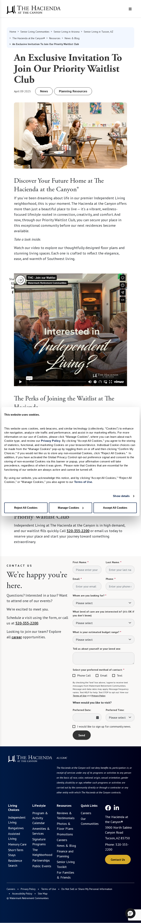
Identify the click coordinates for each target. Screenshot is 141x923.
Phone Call (84, 675)
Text (119, 675)
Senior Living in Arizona (66, 31)
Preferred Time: (115, 710)
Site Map (43, 893)
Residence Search (15, 863)
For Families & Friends (65, 874)
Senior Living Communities (34, 31)
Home (13, 31)
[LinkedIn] (116, 808)
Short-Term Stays (15, 852)
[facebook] (108, 808)
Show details (121, 496)
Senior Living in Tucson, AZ (98, 31)
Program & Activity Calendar (40, 818)
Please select (84, 603)
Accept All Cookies (115, 507)
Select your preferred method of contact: (98, 669)
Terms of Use (79, 695)
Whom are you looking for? (89, 595)
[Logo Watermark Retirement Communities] (34, 9)
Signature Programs (39, 841)
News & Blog (72, 38)
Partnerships (41, 860)
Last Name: (113, 562)
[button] (130, 913)
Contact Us (118, 859)
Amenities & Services (41, 831)
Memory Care (17, 844)
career (17, 637)
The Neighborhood (42, 852)
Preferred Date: (82, 710)
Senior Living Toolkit (66, 864)
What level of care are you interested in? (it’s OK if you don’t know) (103, 613)
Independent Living (17, 819)
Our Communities (90, 821)
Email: (77, 579)
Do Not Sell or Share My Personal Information (87, 889)
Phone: (110, 579)
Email (103, 675)
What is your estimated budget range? (97, 632)
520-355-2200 (78, 530)
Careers (62, 840)
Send (81, 735)
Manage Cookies (68, 507)
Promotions (65, 834)
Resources (54, 38)
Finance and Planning (65, 853)
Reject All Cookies (25, 507)
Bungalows (16, 828)
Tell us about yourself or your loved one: (97, 648)
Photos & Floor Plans (65, 826)
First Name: (80, 562)
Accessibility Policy (22, 893)
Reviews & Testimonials (66, 815)
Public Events (41, 866)
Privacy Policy (98, 695)
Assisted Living (14, 836)
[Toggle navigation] (130, 9)
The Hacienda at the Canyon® (28, 38)
